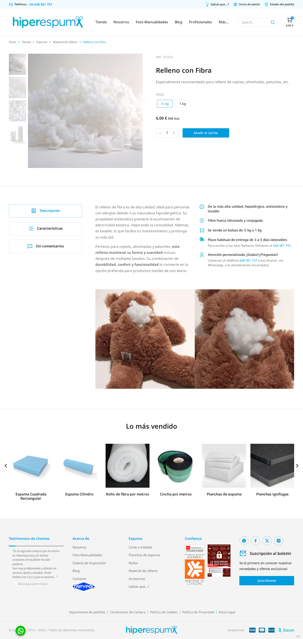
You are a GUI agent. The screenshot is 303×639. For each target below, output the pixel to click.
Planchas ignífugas (272, 494)
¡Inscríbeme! (267, 580)
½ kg (165, 103)
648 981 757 (282, 245)
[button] (5, 465)
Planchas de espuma (224, 494)
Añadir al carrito (206, 133)
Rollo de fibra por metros (127, 494)
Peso (160, 94)
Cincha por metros (176, 494)
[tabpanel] (194, 293)
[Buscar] (272, 22)
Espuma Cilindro (79, 494)
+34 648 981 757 (40, 4)
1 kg (182, 103)
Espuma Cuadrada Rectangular (31, 496)
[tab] (45, 210)
